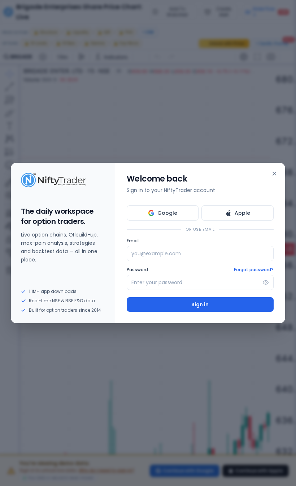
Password (137, 270)
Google (167, 213)
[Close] (274, 173)
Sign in (200, 304)
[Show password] (266, 282)
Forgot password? (254, 270)
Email (133, 241)
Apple (242, 213)
